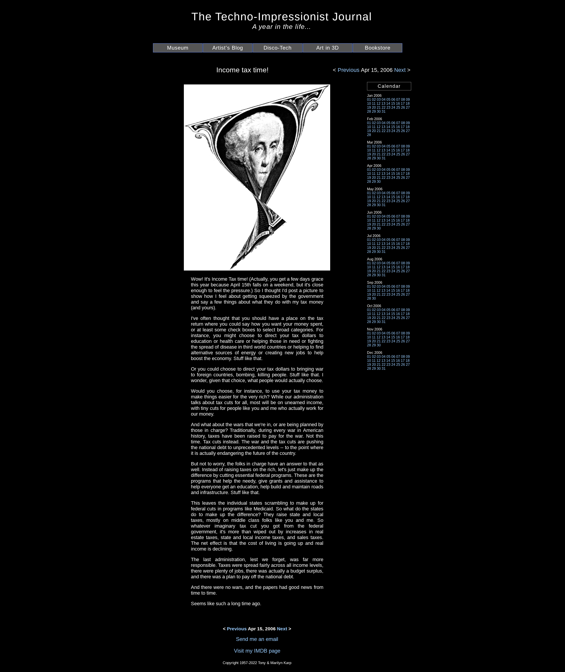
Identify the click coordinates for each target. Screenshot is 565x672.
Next (399, 70)
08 (403, 99)
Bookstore (377, 48)
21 (379, 107)
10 (369, 103)
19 (369, 107)
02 (374, 99)
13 (383, 103)
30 (379, 111)
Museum (177, 48)
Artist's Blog (227, 48)
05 (388, 99)
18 (408, 103)
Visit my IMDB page (257, 651)
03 (379, 99)
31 (384, 111)
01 (369, 99)
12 (378, 103)
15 (393, 103)
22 (384, 107)
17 (403, 103)
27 (408, 107)
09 (408, 99)
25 (398, 107)
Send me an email (257, 639)
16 (398, 103)
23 (388, 107)
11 (374, 103)
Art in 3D (327, 48)
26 (403, 107)
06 (393, 99)
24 (393, 107)
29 (374, 111)
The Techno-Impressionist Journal (281, 16)
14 (388, 103)
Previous (349, 70)
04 (384, 99)
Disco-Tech (278, 48)
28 (369, 111)
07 (398, 99)
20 (374, 107)
